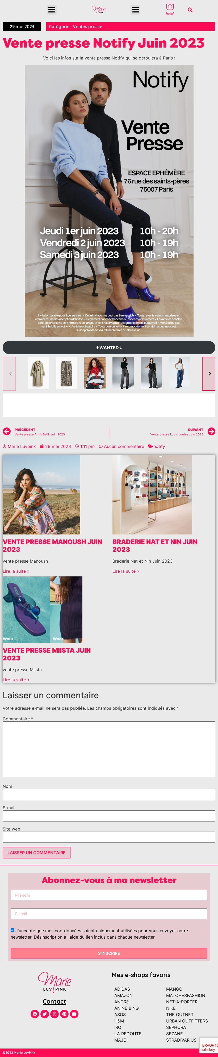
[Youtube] (74, 1014)
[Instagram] (54, 1014)
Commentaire (18, 719)
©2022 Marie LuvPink (19, 1053)
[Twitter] (44, 1014)
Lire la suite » (16, 571)
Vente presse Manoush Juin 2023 (52, 545)
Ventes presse (87, 26)
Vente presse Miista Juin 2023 (47, 654)
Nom (7, 786)
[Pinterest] (64, 1014)
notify (159, 446)
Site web (11, 829)
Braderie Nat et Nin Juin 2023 (154, 545)
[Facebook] (35, 1014)
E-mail (9, 808)
